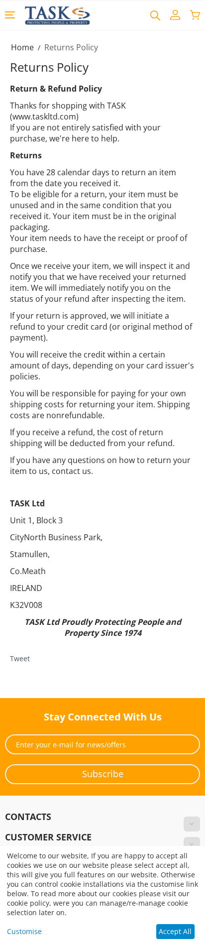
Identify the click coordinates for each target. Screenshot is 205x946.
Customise (24, 931)
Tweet (20, 658)
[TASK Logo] (57, 14)
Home (22, 47)
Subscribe (102, 774)
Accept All (175, 931)
